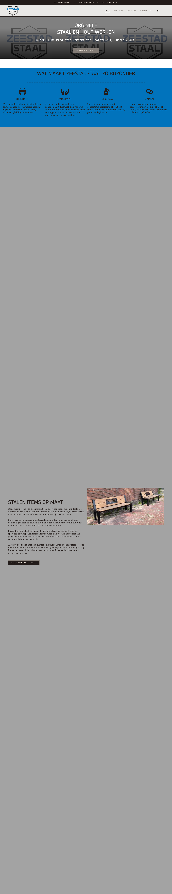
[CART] (156, 11)
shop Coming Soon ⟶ (86, 51)
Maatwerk (118, 11)
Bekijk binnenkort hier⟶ (23, 563)
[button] (151, 10)
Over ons (131, 11)
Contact (144, 11)
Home (107, 11)
